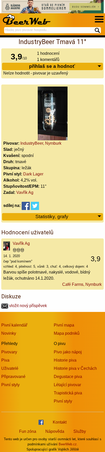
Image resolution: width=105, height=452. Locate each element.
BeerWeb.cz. (68, 444)
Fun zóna (27, 431)
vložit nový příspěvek (27, 305)
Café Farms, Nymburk (82, 284)
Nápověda (54, 431)
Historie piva (65, 360)
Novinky (8, 333)
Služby (79, 431)
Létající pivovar (67, 385)
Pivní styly (10, 385)
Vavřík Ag (24, 192)
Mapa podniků (67, 333)
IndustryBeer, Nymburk (40, 143)
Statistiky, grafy (51, 216)
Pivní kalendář (14, 325)
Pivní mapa (64, 325)
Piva (5, 360)
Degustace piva (68, 376)
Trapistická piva (68, 393)
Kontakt (60, 422)
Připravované (13, 376)
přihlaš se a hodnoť (52, 66)
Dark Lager (33, 174)
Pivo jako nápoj (68, 352)
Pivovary (9, 352)
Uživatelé (9, 368)
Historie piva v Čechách (75, 368)
